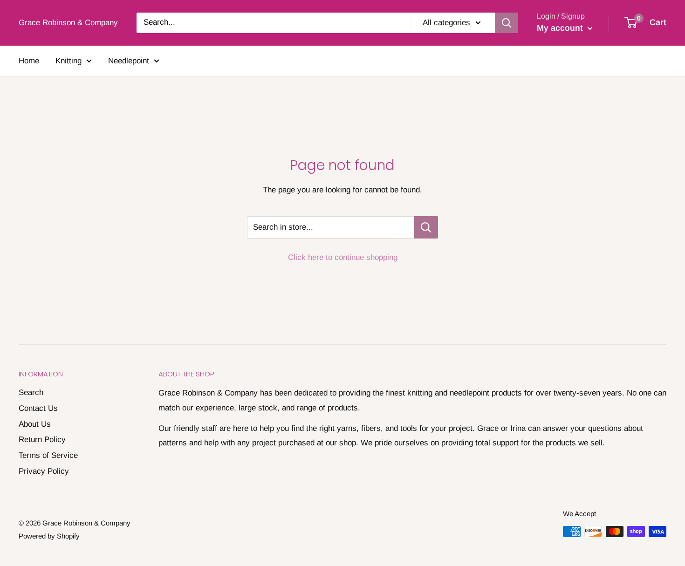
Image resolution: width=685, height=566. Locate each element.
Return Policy (42, 439)
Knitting (68, 60)
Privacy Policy (44, 471)
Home (29, 60)
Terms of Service (48, 455)
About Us (35, 424)
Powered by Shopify (49, 536)
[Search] (506, 23)
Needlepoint (128, 60)
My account (561, 28)
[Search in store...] (426, 227)
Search (31, 392)
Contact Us (38, 408)
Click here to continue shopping (342, 257)
